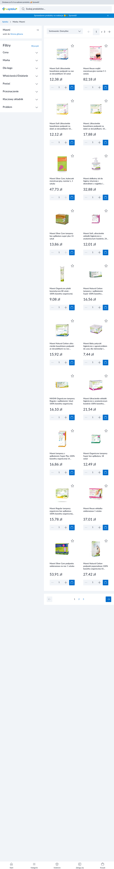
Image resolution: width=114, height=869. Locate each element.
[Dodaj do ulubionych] (72, 46)
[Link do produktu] (62, 67)
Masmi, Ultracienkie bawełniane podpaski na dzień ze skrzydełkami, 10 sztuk (94, 126)
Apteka (5, 22)
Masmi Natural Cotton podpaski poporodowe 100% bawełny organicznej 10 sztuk (95, 566)
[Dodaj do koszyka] (72, 87)
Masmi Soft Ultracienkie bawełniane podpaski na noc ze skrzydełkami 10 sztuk (62, 71)
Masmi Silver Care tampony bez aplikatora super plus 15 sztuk (62, 236)
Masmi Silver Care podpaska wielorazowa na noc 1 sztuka (62, 565)
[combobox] (65, 9)
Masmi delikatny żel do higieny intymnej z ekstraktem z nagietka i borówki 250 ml (93, 181)
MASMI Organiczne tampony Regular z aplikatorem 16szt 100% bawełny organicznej (62, 401)
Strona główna (16, 34)
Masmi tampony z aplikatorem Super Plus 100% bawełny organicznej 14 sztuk (62, 456)
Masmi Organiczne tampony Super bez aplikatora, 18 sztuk (95, 456)
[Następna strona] (109, 32)
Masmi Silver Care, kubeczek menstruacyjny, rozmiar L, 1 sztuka (62, 181)
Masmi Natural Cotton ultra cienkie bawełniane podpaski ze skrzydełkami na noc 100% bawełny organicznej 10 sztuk (62, 346)
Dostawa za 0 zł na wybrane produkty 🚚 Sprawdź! (20, 2)
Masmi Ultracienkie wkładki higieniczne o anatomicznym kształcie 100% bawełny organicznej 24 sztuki (95, 401)
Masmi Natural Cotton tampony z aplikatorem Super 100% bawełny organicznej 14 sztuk (93, 291)
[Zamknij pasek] (108, 15)
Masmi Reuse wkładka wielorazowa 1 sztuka (92, 510)
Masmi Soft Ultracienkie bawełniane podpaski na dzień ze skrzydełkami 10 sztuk (60, 126)
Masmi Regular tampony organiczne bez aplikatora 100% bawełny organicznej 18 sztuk (61, 511)
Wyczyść (35, 46)
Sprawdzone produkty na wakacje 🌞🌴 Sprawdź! (55, 16)
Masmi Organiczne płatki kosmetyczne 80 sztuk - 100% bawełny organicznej (61, 291)
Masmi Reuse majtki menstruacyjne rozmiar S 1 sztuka (94, 71)
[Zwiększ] (66, 87)
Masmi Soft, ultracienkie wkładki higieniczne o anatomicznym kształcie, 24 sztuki (95, 236)
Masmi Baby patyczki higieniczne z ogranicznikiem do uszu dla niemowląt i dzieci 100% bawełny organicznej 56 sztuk (95, 346)
